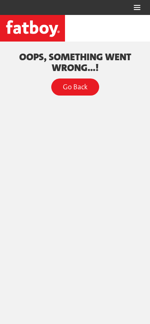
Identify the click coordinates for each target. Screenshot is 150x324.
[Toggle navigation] (137, 7)
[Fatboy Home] (32, 28)
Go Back (75, 86)
